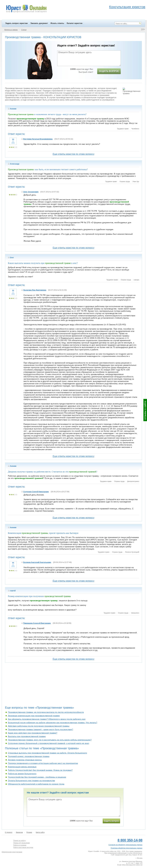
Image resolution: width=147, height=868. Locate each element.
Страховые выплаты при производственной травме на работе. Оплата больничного (47, 753)
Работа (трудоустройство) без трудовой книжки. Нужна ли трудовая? (40, 770)
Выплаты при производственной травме (27, 736)
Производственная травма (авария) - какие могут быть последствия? (40, 729)
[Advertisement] (73, 685)
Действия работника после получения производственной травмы (38, 726)
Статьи (23, 30)
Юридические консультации (12, 852)
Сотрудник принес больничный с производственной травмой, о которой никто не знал (48, 743)
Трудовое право (123, 129)
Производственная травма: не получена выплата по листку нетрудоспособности (46, 712)
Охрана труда (125, 181)
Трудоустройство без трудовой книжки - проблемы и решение (37, 777)
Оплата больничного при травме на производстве (31, 780)
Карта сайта (40, 832)
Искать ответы (57, 23)
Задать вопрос (109, 71)
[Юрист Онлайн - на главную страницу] (26, 9)
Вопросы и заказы (11, 30)
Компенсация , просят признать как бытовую (43, 533)
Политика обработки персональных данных (126, 848)
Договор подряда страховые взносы (25, 760)
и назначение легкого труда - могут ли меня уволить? (47, 114)
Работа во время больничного (22, 773)
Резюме (29, 832)
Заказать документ (39, 23)
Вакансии (19, 832)
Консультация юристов (127, 7)
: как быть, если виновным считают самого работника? (48, 169)
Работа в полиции (19, 845)
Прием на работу (19, 840)
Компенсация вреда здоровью (22, 767)
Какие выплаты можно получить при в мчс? (43, 263)
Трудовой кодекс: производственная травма (28, 756)
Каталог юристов (74, 23)
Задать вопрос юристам (16, 23)
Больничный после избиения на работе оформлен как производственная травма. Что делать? (52, 722)
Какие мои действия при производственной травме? (32, 733)
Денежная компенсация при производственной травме (34, 715)
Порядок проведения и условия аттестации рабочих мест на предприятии (43, 763)
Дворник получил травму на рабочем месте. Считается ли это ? (52, 471)
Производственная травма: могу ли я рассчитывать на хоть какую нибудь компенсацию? (50, 740)
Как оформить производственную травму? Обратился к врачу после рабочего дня (46, 719)
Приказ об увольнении (21, 843)
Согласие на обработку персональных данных (125, 845)
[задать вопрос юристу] (111, 820)
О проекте (8, 832)
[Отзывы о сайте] (145, 410)
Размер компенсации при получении (39, 596)
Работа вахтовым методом (23, 847)
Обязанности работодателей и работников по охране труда (36, 784)
